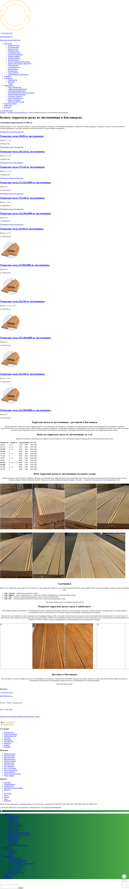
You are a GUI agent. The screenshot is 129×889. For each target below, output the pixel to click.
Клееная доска (13, 69)
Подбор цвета (9, 786)
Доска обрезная (9, 772)
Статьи (10, 83)
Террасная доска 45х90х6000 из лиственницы (25, 265)
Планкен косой (9, 763)
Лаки (6, 799)
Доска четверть (13, 73)
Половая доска (13, 49)
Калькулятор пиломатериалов (18, 74)
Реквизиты (7, 739)
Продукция (8, 43)
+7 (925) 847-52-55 (6, 33)
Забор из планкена (14, 100)
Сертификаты (9, 741)
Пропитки (7, 801)
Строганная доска (14, 52)
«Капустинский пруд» (15, 98)
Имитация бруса (13, 60)
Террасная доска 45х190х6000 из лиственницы (25, 410)
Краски (6, 797)
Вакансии (11, 82)
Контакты (7, 107)
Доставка (7, 738)
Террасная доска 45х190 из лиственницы (22, 374)
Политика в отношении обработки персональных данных (20, 716)
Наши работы (8, 85)
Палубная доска (13, 47)
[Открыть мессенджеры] (124, 876)
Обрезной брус (13, 65)
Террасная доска (13, 45)
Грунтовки (7, 793)
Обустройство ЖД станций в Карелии (21, 93)
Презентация (12, 80)
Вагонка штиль (9, 757)
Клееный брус (13, 71)
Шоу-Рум (7, 790)
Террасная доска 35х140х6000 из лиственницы (25, 213)
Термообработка (9, 784)
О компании (8, 78)
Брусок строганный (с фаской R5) (19, 63)
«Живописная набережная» (17, 89)
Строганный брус (14, 67)
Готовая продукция (10, 734)
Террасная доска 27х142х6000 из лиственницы (25, 182)
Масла (6, 795)
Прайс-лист (17, 40)
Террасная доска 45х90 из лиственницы (22, 228)
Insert (20, 888)
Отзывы (7, 745)
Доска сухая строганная (12, 774)
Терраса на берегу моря (16, 102)
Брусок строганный (11, 770)
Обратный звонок (6, 40)
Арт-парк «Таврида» (15, 96)
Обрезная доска (13, 51)
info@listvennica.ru (6, 37)
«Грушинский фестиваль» (17, 91)
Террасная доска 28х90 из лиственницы (22, 136)
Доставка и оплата (10, 103)
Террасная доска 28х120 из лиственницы (22, 151)
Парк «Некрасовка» (15, 87)
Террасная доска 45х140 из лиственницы (22, 301)
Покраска (7, 76)
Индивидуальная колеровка (13, 788)
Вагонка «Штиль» (14, 58)
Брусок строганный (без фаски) (19, 62)
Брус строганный (10, 768)
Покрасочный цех (10, 736)
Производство (9, 732)
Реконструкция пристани (16, 94)
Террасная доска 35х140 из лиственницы (22, 198)
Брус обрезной (9, 766)
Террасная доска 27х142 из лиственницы (22, 167)
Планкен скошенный (15, 54)
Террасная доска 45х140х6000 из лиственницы (25, 337)
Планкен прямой (14, 56)
